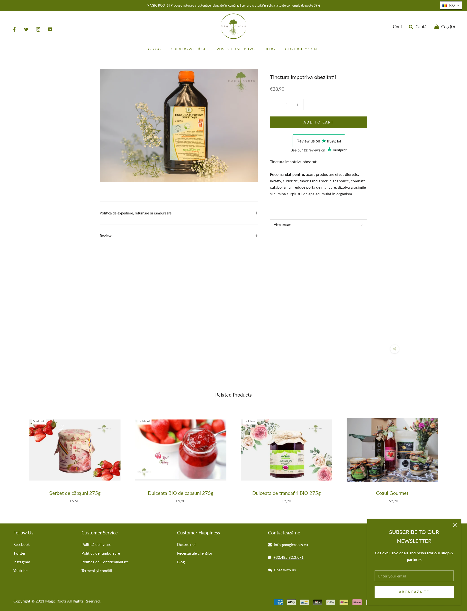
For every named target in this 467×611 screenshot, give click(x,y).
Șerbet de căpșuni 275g (74, 493)
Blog (270, 49)
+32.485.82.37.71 (288, 557)
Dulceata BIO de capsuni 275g (180, 493)
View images (282, 225)
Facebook (21, 544)
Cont (397, 26)
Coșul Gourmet (392, 493)
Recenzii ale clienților (194, 553)
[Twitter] (26, 29)
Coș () (447, 26)
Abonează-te (414, 592)
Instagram (21, 561)
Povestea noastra (235, 49)
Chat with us (285, 569)
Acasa (154, 49)
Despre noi (186, 544)
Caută (420, 26)
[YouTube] (50, 29)
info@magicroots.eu (291, 544)
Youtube (20, 570)
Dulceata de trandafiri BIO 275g (286, 493)
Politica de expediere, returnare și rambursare (135, 213)
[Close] (455, 525)
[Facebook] (14, 29)
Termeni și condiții (96, 570)
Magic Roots (55, 601)
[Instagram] (38, 29)
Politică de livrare (96, 544)
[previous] (15, 454)
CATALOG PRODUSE (188, 49)
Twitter (19, 553)
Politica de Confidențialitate (105, 561)
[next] (451, 454)
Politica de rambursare (100, 553)
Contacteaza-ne (302, 49)
